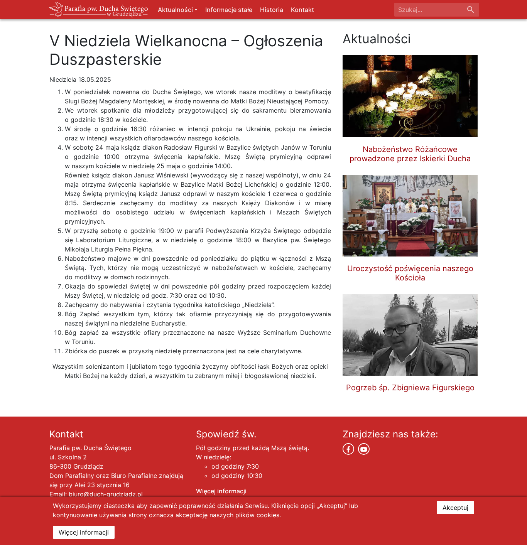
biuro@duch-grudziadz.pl (106, 494)
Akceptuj (455, 507)
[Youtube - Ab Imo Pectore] (364, 449)
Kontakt (302, 9)
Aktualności (175, 9)
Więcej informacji (221, 491)
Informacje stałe (228, 9)
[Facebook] (348, 449)
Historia (271, 9)
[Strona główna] (98, 9)
